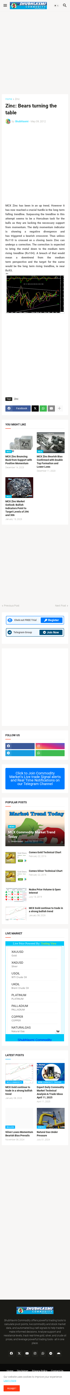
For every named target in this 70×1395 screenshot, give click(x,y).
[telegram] (20, 753)
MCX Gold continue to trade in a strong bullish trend (46, 910)
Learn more (10, 1380)
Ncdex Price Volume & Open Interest (45, 891)
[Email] (51, 408)
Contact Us (57, 1370)
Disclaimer (22, 1370)
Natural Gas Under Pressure (47, 1134)
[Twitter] (35, 408)
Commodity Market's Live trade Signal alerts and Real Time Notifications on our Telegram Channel (35, 778)
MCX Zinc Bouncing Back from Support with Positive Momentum (18, 460)
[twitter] (19, 1353)
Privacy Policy (39, 1370)
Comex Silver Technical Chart (45, 870)
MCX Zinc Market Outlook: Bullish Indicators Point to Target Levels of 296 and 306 (17, 508)
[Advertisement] (35, 51)
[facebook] (20, 746)
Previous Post (11, 605)
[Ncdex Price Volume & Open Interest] (16, 895)
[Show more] (59, 408)
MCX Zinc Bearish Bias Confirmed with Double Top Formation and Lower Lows (50, 461)
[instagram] (50, 746)
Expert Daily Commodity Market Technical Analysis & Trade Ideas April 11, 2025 (50, 1092)
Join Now (53, 632)
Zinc (17, 99)
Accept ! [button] (11, 1388)
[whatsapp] (50, 753)
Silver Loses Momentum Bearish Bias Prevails (19, 1134)
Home (8, 99)
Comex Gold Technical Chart (45, 852)
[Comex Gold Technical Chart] (16, 858)
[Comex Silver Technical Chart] (16, 876)
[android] (59, 1353)
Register (53, 620)
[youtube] (27, 1353)
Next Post (60, 605)
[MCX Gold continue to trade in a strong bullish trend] (16, 913)
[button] (5, 6)
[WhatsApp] (43, 408)
